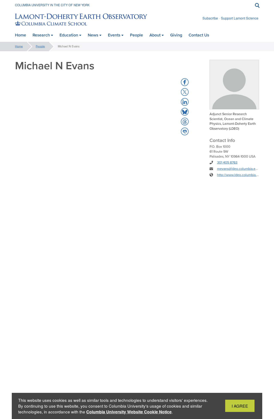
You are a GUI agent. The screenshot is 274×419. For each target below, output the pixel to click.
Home (19, 46)
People (40, 46)
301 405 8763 (227, 162)
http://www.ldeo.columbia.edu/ (240, 174)
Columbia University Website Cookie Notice (129, 412)
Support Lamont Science (239, 18)
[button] (185, 82)
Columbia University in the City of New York (52, 5)
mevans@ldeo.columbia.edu (238, 168)
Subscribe (210, 18)
